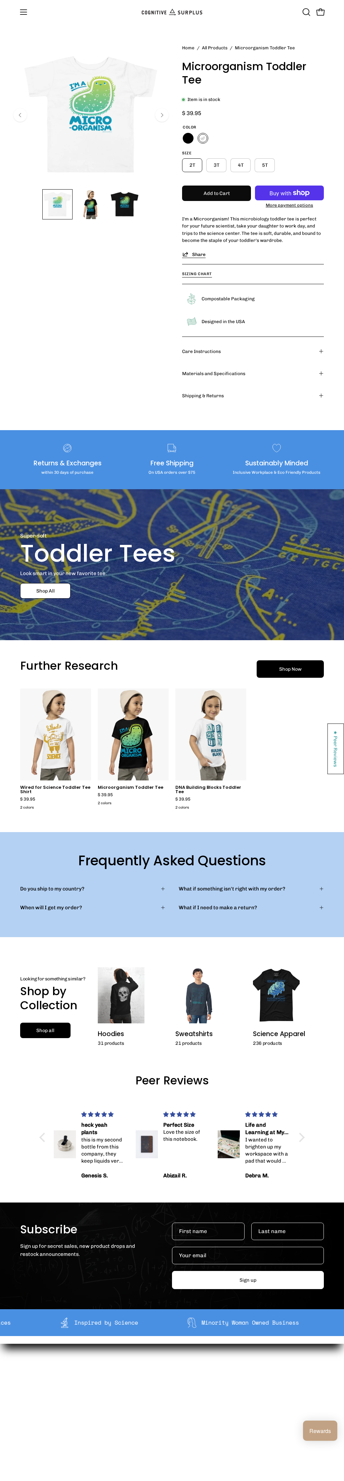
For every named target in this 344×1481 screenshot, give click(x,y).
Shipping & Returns (203, 395)
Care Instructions (201, 351)
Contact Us (176, 1411)
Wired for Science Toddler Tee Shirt (55, 789)
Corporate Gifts (118, 1382)
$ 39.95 (27, 799)
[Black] (188, 138)
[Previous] (20, 115)
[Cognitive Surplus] (172, 12)
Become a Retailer (121, 1392)
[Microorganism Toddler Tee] (57, 204)
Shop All (45, 591)
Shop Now (290, 669)
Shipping (173, 1371)
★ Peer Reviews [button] (336, 748)
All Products (214, 47)
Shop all (45, 1030)
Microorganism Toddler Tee (130, 787)
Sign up (248, 1280)
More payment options (289, 205)
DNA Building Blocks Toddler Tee (208, 789)
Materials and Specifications (213, 373)
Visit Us (171, 1421)
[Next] (162, 115)
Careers (109, 1403)
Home (188, 47)
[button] (305, 12)
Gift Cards (175, 1400)
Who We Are (114, 1371)
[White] (203, 138)
